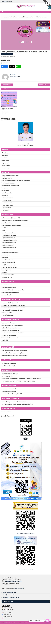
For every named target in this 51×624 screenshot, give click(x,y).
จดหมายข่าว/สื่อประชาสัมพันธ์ (8, 262)
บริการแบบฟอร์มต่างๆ (6, 412)
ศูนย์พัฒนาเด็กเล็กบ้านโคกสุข (6, 54)
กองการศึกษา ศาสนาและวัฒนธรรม (9, 232)
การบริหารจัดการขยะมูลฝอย (8, 274)
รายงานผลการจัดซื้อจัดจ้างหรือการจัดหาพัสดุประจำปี (12, 310)
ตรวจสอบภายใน (5, 190)
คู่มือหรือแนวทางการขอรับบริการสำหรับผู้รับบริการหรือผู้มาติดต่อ (15, 220)
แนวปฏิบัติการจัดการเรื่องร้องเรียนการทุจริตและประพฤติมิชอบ (14, 350)
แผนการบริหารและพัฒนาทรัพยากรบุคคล (10, 330)
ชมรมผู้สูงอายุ (5, 257)
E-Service (4, 272)
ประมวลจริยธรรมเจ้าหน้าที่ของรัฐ (9, 335)
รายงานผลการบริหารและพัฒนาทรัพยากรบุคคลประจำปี (13, 332)
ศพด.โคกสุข (5, 63)
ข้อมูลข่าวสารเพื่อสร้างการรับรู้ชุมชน (9, 267)
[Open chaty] (47, 620)
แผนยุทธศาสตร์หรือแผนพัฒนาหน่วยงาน (10, 175)
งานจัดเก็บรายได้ (5, 210)
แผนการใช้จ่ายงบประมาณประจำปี (9, 287)
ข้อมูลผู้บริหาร (5, 155)
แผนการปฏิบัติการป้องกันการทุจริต (9, 391)
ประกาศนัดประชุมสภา (7, 200)
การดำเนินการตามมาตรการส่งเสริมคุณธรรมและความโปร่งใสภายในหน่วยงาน (17, 404)
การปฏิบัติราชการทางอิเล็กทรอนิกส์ (9, 264)
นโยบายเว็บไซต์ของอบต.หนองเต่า (9, 592)
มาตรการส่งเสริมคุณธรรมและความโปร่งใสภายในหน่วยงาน (14, 401)
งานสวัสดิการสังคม (6, 255)
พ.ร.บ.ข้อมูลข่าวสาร (6, 269)
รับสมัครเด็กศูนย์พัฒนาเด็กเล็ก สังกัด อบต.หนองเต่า (7, 109)
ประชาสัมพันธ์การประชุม (8, 205)
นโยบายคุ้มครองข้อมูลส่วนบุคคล (9, 594)
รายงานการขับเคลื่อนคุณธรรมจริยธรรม (10, 337)
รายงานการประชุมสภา (7, 202)
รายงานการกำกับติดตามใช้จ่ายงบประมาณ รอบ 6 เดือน (13, 290)
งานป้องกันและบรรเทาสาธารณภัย (9, 247)
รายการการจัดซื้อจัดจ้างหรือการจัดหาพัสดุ (10, 302)
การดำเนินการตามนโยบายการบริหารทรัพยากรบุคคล (12, 325)
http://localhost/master (15, 76)
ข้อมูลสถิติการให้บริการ (6, 223)
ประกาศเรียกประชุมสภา (8, 197)
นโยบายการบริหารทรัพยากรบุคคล (9, 323)
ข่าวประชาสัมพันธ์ (6, 165)
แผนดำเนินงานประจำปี (7, 178)
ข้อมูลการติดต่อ (5, 160)
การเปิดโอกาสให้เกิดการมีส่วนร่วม (9, 365)
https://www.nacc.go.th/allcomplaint (25, 533)
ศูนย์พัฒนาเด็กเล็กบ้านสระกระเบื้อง (10, 240)
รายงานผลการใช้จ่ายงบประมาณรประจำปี (10, 292)
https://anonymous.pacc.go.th (25, 569)
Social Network (5, 167)
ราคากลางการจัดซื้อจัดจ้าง (7, 312)
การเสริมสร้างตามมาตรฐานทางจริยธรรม (10, 389)
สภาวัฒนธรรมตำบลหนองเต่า (8, 245)
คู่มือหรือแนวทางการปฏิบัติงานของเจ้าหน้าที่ (11, 218)
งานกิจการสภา (5, 195)
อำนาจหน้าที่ (4, 158)
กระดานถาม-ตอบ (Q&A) (7, 277)
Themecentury (25, 622)
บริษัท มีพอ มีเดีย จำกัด (19, 588)
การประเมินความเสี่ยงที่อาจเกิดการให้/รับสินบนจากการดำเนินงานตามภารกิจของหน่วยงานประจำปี (21, 378)
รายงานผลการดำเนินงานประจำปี (8, 183)
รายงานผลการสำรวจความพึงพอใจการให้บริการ (11, 225)
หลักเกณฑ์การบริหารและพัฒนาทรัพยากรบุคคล (11, 328)
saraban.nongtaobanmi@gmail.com (13, 581)
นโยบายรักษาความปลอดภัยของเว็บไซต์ (11, 597)
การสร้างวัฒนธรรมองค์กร (7, 376)
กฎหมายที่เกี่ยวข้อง (6, 163)
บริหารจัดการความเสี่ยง (7, 193)
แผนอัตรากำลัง (5, 340)
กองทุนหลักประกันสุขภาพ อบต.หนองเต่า (10, 252)
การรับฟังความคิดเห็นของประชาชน (9, 363)
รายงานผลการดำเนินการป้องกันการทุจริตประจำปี (12, 394)
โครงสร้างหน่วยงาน (6, 153)
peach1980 (13, 56)
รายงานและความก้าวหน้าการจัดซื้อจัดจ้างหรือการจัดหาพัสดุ (14, 307)
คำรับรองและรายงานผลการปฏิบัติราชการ (10, 185)
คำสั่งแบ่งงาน (5, 342)
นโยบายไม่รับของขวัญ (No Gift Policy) (10, 373)
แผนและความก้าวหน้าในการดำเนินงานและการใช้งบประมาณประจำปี (16, 180)
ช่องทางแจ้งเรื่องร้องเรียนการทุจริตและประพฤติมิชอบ (13, 353)
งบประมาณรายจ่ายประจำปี (7, 285)
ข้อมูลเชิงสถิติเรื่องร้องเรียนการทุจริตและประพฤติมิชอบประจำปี (14, 355)
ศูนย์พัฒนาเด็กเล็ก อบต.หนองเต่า (9, 235)
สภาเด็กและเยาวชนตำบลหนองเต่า (9, 242)
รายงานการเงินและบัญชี (7, 295)
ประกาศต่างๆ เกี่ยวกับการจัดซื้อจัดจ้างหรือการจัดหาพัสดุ (13, 305)
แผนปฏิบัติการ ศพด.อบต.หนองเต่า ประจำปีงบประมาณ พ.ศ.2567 (44, 84)
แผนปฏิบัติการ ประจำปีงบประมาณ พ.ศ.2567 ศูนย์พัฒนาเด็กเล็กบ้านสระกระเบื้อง (8, 84)
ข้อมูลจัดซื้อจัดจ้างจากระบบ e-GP (9, 315)
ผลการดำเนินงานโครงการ (7, 260)
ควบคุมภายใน (5, 188)
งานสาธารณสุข (5, 250)
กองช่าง (4, 230)
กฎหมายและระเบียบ (7, 207)
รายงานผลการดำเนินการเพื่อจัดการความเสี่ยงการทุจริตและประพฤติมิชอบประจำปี (18, 381)
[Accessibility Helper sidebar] (49, 7)
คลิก (25, 438)
